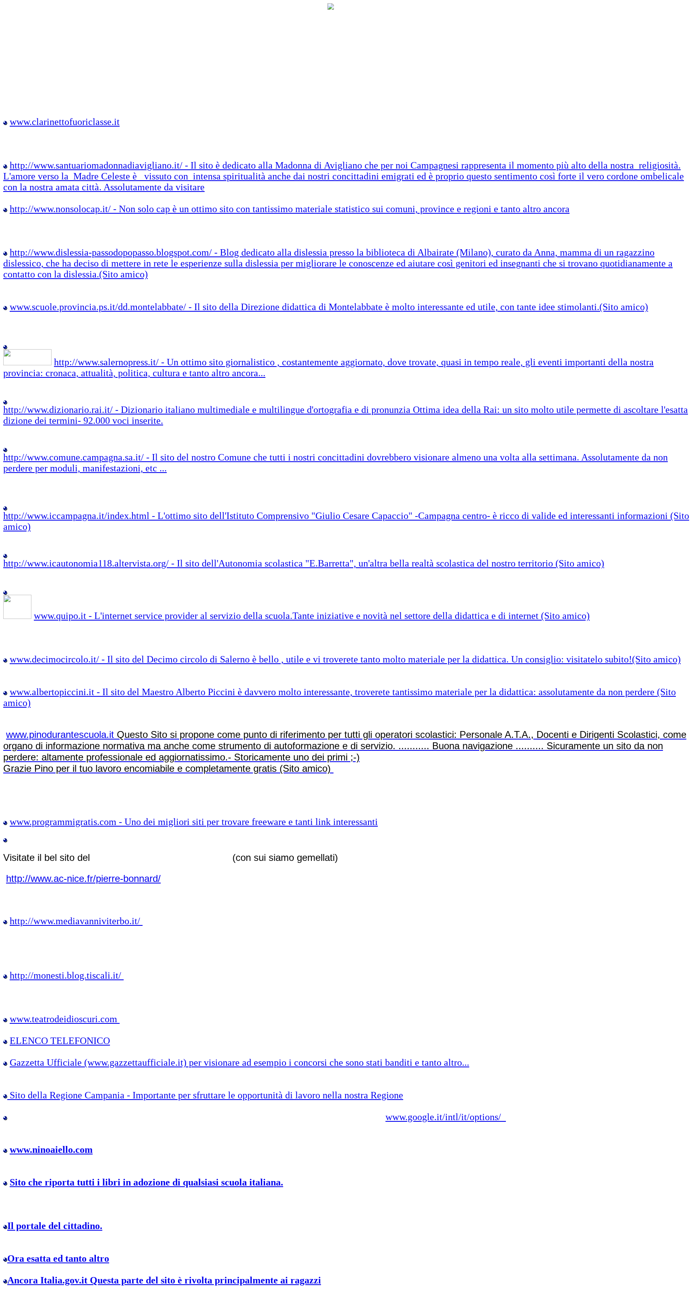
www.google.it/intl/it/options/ (445, 1117)
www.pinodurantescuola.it (344, 751)
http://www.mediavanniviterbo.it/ (76, 921)
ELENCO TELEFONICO (60, 1040)
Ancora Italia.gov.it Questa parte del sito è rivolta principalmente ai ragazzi (164, 1280)
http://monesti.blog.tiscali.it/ (67, 975)
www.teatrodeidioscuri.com (65, 1019)
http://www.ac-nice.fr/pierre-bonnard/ (83, 878)
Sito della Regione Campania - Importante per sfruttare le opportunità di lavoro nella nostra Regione (206, 1095)
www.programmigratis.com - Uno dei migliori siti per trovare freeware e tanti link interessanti (194, 822)
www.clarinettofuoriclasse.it (65, 122)
